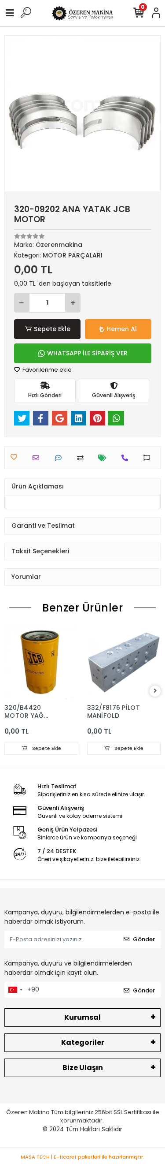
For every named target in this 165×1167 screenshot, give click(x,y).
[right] (155, 691)
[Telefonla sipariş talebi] (127, 457)
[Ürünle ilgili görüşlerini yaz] (60, 457)
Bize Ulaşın (82, 1068)
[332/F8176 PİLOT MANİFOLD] (124, 663)
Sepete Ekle (52, 328)
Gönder (144, 939)
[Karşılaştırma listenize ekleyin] (82, 457)
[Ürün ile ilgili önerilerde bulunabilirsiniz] (149, 457)
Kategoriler (82, 1042)
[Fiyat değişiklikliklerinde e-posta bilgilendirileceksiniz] (104, 457)
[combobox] (15, 989)
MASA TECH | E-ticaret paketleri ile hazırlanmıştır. (82, 1156)
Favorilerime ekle (46, 369)
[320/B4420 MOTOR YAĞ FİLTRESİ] (41, 663)
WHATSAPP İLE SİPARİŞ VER (87, 353)
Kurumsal (82, 1017)
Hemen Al (121, 328)
